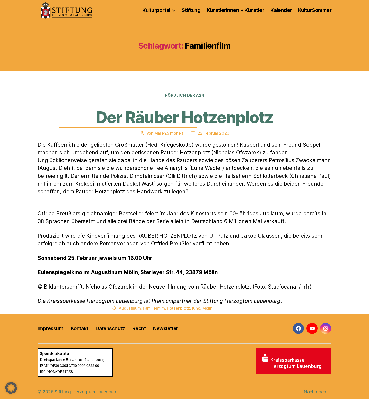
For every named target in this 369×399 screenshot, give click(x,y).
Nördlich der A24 (184, 95)
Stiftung (191, 10)
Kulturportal (156, 10)
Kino (196, 308)
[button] (11, 388)
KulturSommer (314, 10)
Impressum (50, 328)
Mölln (207, 308)
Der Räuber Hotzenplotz (184, 117)
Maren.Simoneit (168, 133)
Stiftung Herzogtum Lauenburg (86, 391)
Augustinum (130, 308)
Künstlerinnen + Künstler (235, 10)
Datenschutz (110, 328)
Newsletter (165, 328)
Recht (139, 328)
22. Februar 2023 (213, 133)
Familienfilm (154, 308)
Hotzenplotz (178, 308)
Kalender (281, 10)
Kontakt (79, 328)
